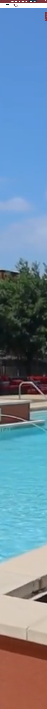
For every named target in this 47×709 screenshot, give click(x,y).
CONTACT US (29, 361)
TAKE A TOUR (29, 365)
